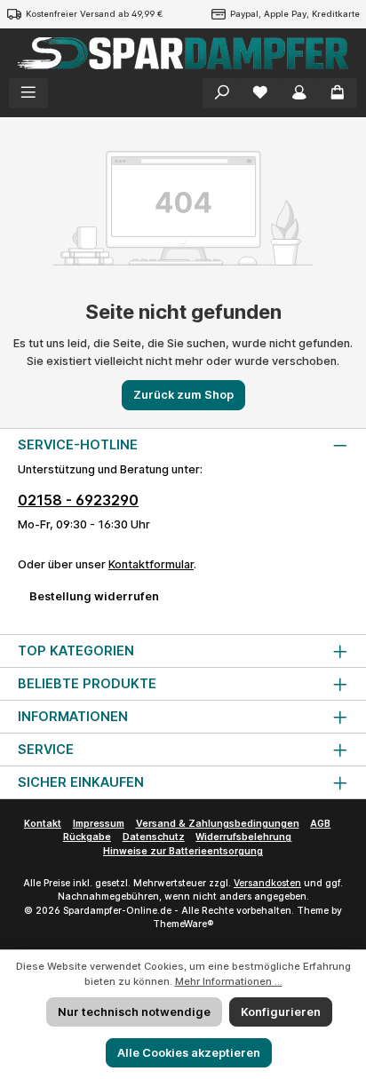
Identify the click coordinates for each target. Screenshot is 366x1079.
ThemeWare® (183, 924)
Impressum (98, 823)
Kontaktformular (151, 564)
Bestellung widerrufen (94, 596)
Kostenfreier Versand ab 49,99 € (94, 14)
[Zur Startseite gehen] (183, 53)
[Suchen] (222, 92)
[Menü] (28, 92)
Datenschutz (154, 837)
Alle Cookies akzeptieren (188, 1052)
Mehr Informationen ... (228, 981)
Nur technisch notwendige (134, 1012)
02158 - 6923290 (78, 500)
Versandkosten (267, 883)
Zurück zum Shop (183, 394)
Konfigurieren (281, 1012)
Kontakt (42, 823)
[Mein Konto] (299, 92)
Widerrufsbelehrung (243, 837)
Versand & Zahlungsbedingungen (217, 823)
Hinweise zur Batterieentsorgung (183, 851)
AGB (320, 823)
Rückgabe (87, 837)
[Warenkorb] (337, 92)
